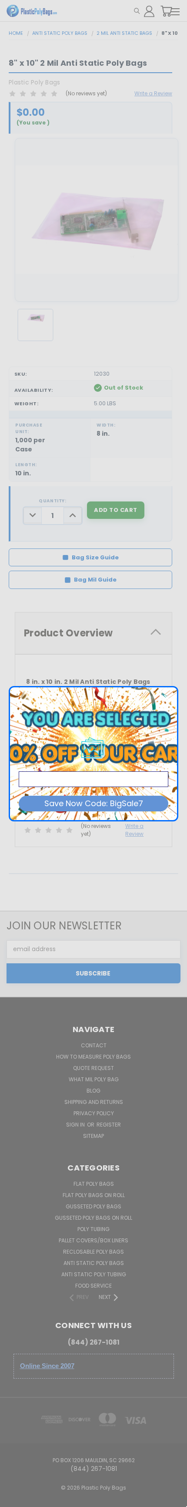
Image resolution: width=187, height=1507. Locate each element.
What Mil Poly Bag (94, 1079)
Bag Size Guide (95, 557)
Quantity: (52, 501)
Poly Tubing (93, 1229)
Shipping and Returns (93, 1102)
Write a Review (153, 93)
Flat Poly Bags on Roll (94, 1195)
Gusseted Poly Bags (93, 1206)
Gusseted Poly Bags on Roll (93, 1217)
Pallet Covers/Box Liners (93, 1240)
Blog (93, 1090)
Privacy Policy (93, 1113)
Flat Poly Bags (93, 1183)
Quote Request (93, 1068)
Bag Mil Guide (95, 579)
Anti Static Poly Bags (93, 1263)
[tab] (93, 633)
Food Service (93, 1285)
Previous (13, 1498)
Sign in (76, 1124)
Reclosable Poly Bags (93, 1251)
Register (109, 1124)
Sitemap (93, 1136)
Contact (94, 1045)
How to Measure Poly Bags (93, 1056)
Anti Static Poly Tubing (93, 1274)
